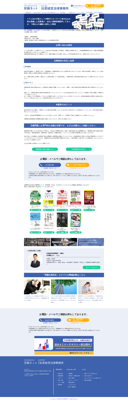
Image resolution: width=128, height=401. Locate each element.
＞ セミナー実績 (60, 382)
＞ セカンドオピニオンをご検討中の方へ (92, 378)
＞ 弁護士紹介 (59, 373)
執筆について (41, 186)
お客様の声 (72, 12)
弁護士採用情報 (98, 12)
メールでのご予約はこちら (78, 165)
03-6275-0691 (49, 320)
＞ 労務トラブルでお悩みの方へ (90, 373)
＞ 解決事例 (59, 384)
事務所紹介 (28, 12)
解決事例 (63, 12)
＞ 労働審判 (69, 373)
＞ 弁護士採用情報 (86, 380)
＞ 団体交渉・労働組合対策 (73, 375)
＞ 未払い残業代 (70, 378)
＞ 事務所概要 (59, 375)
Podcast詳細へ (61, 232)
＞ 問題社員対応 (70, 382)
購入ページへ (34, 210)
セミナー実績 (80, 12)
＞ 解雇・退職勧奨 (71, 386)
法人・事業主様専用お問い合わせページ (96, 5)
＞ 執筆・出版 (59, 380)
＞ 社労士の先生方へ (87, 375)
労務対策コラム (54, 12)
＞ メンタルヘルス (71, 384)
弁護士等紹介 (37, 12)
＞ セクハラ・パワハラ (72, 380)
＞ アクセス (59, 378)
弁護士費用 (89, 12)
